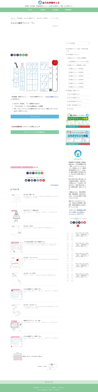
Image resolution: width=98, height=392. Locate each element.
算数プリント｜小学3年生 (77, 76)
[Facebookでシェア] (14, 55)
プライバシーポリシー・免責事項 (48, 387)
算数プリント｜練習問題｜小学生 (77, 65)
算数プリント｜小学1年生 (77, 68)
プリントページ (34, 116)
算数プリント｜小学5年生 (77, 83)
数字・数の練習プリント (75, 105)
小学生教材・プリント (73, 54)
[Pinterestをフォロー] (43, 180)
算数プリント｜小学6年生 (77, 87)
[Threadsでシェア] (17, 55)
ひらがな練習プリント (74, 94)
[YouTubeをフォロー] (40, 180)
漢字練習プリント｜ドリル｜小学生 (79, 61)
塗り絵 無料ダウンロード (75, 101)
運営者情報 (36, 387)
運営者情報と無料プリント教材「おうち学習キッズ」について (77, 212)
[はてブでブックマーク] (20, 55)
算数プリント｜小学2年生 (77, 72)
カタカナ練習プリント (16, 167)
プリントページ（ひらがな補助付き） (35, 132)
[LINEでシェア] (23, 55)
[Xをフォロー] (29, 180)
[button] (88, 43)
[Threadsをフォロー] (35, 180)
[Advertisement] (35, 39)
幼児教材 (36, 167)
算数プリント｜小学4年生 (77, 79)
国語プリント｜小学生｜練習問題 (77, 58)
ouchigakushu (78, 159)
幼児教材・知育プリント (73, 90)
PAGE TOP (49, 382)
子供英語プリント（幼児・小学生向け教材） (77, 49)
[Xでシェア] (12, 55)
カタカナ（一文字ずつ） (28, 167)
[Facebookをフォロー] (32, 180)
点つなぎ (71, 108)
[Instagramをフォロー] (38, 180)
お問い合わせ (61, 387)
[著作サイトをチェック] (26, 180)
